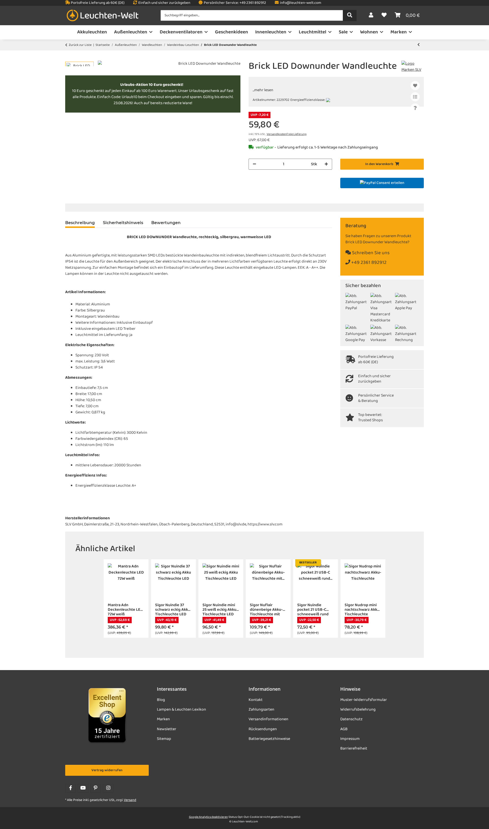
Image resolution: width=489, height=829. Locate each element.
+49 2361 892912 (368, 262)
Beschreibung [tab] (80, 222)
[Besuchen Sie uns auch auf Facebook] (70, 788)
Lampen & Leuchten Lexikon (181, 709)
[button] (371, 15)
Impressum (350, 739)
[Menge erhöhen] (326, 164)
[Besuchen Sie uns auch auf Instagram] (108, 788)
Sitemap (164, 739)
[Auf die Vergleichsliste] (415, 96)
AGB (344, 729)
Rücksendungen (263, 729)
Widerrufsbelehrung (358, 709)
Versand (130, 800)
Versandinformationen (268, 719)
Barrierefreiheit (353, 748)
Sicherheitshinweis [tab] (123, 222)
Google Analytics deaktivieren (208, 817)
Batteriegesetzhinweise (269, 739)
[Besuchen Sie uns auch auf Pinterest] (95, 788)
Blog (161, 700)
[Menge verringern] (254, 164)
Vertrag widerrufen (107, 770)
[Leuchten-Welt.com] (102, 15)
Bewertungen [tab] (166, 222)
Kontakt (256, 700)
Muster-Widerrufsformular (363, 700)
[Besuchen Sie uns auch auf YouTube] (83, 788)
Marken (163, 719)
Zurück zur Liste (80, 45)
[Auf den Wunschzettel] (415, 85)
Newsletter (166, 729)
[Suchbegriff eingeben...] (350, 15)
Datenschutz (351, 719)
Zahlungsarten (261, 709)
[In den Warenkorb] (69, 58)
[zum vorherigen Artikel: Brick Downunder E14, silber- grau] (418, 44)
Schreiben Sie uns (370, 253)
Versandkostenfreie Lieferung (286, 134)
